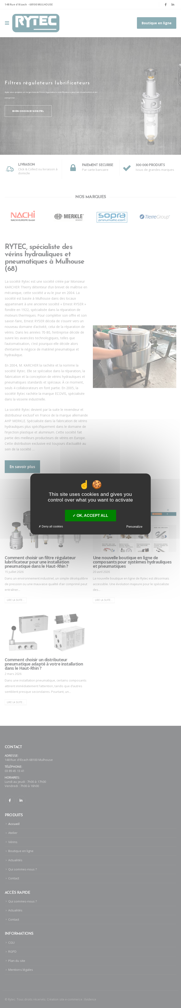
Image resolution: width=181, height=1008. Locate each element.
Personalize (134, 526)
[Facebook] (166, 4)
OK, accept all (92, 516)
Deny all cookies (52, 526)
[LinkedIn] (173, 4)
